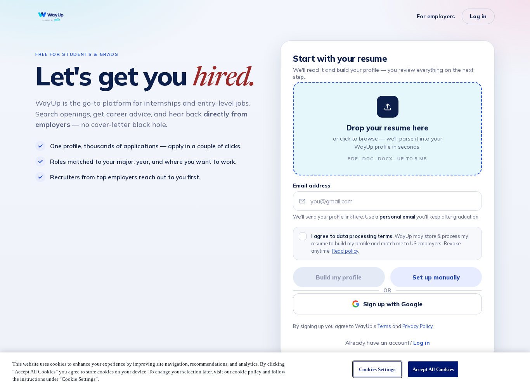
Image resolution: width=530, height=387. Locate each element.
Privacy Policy (417, 326)
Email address (311, 185)
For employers (436, 16)
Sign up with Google (393, 304)
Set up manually (436, 277)
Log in (478, 16)
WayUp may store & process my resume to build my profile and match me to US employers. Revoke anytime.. (389, 243)
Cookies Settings (377, 369)
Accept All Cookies (433, 369)
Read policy (345, 251)
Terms (384, 326)
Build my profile (339, 277)
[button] (387, 128)
